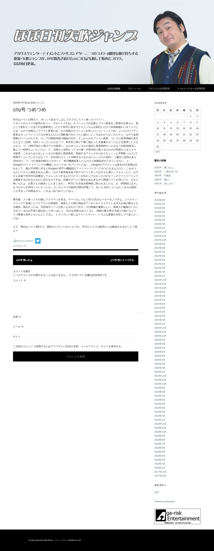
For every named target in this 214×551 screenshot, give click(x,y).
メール (18, 326)
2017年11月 (160, 475)
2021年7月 (159, 299)
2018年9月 (159, 435)
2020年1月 (159, 371)
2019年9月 (159, 387)
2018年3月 (159, 459)
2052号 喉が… (162, 179)
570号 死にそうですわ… (123, 260)
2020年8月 (159, 344)
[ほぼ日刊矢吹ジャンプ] (107, 83)
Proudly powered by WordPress (41, 540)
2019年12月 (160, 375)
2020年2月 (159, 367)
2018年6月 (159, 447)
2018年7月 (159, 443)
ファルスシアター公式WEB (191, 88)
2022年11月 (160, 236)
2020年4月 (159, 360)
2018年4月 (159, 455)
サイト (17, 336)
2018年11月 (160, 427)
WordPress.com (75, 540)
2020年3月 (159, 363)
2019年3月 (159, 411)
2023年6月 (159, 208)
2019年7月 (159, 395)
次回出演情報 (113, 88)
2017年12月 (160, 471)
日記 (156, 492)
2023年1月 (159, 228)
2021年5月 (159, 307)
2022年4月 (159, 264)
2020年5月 (159, 355)
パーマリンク (19, 246)
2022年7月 (159, 251)
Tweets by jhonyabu (164, 501)
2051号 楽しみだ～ (165, 183)
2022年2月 (159, 272)
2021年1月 (159, 323)
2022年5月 (159, 259)
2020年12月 (160, 328)
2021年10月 (160, 288)
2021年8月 (159, 296)
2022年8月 (159, 248)
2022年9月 (159, 244)
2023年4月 (159, 216)
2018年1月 (159, 467)
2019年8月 (159, 391)
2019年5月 (159, 403)
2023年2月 (159, 224)
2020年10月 (160, 336)
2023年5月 (159, 212)
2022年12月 (160, 232)
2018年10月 (160, 431)
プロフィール (134, 88)
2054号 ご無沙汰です (166, 171)
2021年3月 (159, 315)
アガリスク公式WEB (159, 88)
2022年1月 (159, 275)
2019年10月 (160, 383)
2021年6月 (159, 304)
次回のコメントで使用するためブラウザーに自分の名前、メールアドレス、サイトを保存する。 (69, 346)
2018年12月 (160, 423)
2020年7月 (159, 347)
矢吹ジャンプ (37, 102)
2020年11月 (160, 331)
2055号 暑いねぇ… (165, 167)
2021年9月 (159, 291)
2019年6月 (159, 399)
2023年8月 (159, 200)
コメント (19, 280)
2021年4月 (159, 312)
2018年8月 (159, 439)
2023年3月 (159, 220)
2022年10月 (160, 240)
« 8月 (157, 151)
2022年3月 (159, 267)
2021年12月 (160, 280)
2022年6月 (159, 256)
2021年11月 (160, 283)
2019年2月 (159, 415)
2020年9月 (159, 339)
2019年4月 (159, 407)
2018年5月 (159, 451)
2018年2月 (159, 463)
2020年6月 (159, 352)
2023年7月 (159, 204)
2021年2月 (159, 320)
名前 (17, 316)
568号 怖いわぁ (24, 260)
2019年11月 (160, 379)
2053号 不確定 (162, 175)
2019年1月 (159, 419)
